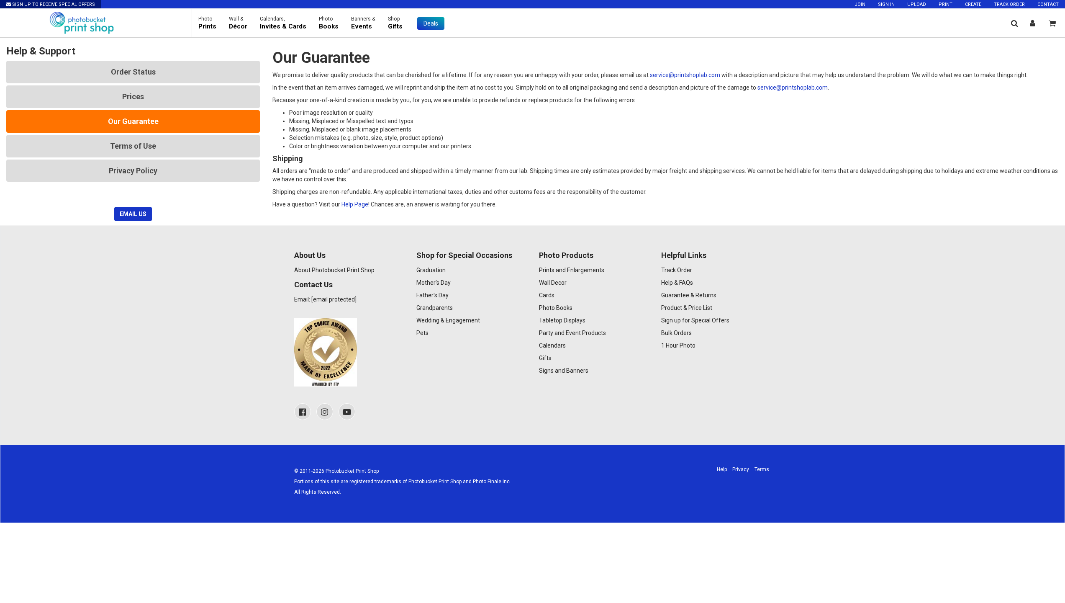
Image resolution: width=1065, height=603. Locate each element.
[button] (1014, 23)
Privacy (740, 469)
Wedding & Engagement (448, 320)
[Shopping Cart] (1052, 23)
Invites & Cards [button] (283, 23)
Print (945, 4)
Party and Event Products (572, 333)
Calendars (552, 345)
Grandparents (434, 307)
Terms (761, 469)
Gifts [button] (395, 23)
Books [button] (329, 23)
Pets (422, 333)
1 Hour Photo (678, 345)
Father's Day (432, 295)
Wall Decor (553, 282)
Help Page (354, 204)
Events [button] (363, 23)
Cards (546, 295)
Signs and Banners (563, 370)
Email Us (133, 214)
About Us (310, 255)
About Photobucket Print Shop (334, 270)
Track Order (1009, 4)
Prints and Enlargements (571, 270)
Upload (916, 4)
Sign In (886, 4)
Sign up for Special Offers (695, 320)
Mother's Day (433, 282)
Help (722, 469)
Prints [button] (207, 23)
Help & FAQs (677, 282)
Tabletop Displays (562, 320)
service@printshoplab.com (685, 75)
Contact (1048, 4)
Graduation (431, 270)
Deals (430, 23)
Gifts (545, 358)
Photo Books (555, 307)
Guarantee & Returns (688, 295)
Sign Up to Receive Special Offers (53, 4)
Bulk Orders (676, 333)
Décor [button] (238, 23)
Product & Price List (686, 307)
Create (973, 4)
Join (860, 4)
